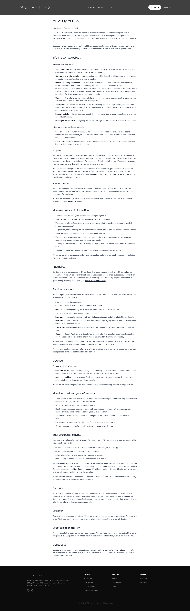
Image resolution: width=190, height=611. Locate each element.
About (100, 7)
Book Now (155, 7)
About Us (115, 578)
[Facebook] (32, 590)
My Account (144, 582)
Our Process (116, 582)
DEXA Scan (88, 578)
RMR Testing (88, 582)
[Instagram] (28, 590)
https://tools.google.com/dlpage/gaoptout (111, 174)
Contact (110, 7)
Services (91, 7)
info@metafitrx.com (82, 469)
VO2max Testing (90, 586)
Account (167, 7)
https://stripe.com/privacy (95, 280)
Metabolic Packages (91, 590)
